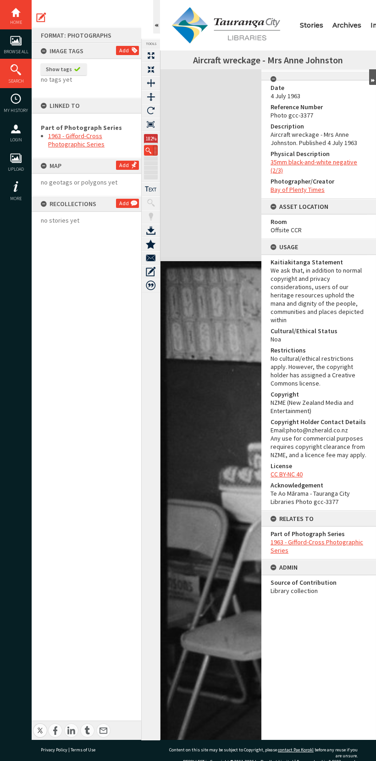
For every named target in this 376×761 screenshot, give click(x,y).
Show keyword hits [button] (151, 203)
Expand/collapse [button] (372, 77)
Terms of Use (83, 750)
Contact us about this (151, 258)
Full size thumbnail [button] (151, 55)
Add (124, 50)
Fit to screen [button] (151, 69)
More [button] (16, 198)
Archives (346, 25)
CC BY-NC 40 (287, 474)
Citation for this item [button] (151, 285)
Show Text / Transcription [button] (151, 189)
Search (16, 81)
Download (151, 230)
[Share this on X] (40, 725)
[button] (151, 150)
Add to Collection (151, 244)
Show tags (59, 69)
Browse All (16, 52)
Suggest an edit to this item (41, 17)
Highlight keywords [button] (151, 217)
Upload (16, 169)
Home (16, 22)
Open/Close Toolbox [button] (156, 17)
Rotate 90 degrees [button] (151, 111)
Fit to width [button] (151, 83)
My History (16, 110)
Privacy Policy (54, 750)
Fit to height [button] (151, 97)
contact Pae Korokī (296, 750)
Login (16, 140)
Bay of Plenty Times (298, 189)
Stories (311, 25)
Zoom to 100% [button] (151, 124)
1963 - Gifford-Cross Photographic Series (76, 140)
